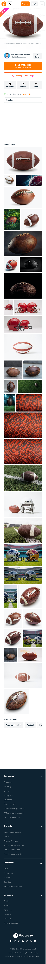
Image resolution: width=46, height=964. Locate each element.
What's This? (27, 94)
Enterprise (8, 948)
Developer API (9, 956)
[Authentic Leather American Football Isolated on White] (22, 208)
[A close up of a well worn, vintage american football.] (13, 454)
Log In (34, 4)
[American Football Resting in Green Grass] (12, 230)
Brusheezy (8, 934)
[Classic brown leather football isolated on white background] (14, 252)
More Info (9, 99)
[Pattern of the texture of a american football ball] (16, 491)
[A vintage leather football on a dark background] (30, 788)
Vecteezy (7, 939)
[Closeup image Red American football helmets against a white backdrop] (8, 356)
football (30, 877)
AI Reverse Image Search (14, 961)
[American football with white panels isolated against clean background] (9, 178)
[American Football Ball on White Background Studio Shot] (22, 159)
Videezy (7, 943)
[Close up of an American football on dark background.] (15, 313)
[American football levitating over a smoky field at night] (34, 473)
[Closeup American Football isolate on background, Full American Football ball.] (22, 566)
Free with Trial (23, 65)
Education (8, 952)
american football (13, 877)
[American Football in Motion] (17, 190)
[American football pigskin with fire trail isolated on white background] (15, 807)
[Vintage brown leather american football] (30, 452)
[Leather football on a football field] (22, 619)
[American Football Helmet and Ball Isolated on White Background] (22, 593)
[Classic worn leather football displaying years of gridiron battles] (22, 276)
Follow (37, 57)
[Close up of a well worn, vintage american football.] (13, 435)
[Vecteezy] (3, 3)
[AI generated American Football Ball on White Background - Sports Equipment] (15, 709)
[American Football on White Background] (22, 412)
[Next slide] (36, 877)
